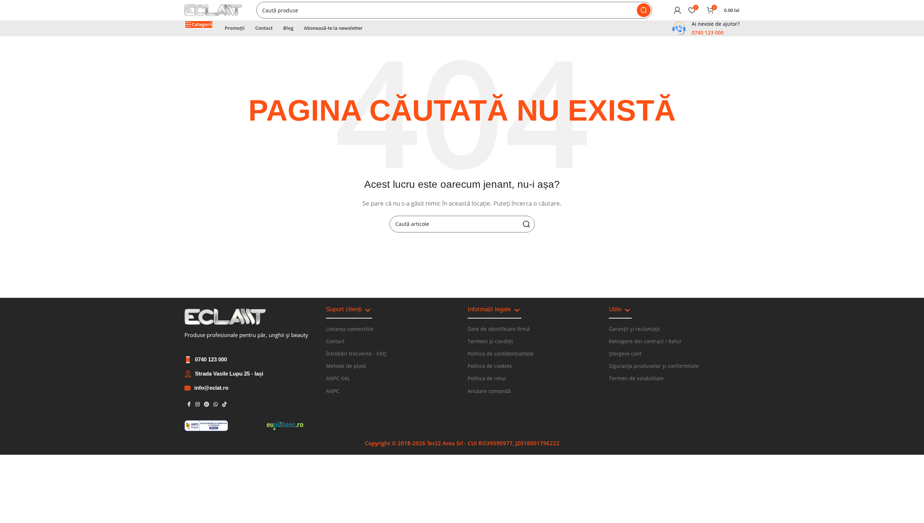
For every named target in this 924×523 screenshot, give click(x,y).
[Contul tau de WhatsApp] (215, 404)
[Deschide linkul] (225, 317)
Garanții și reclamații (634, 328)
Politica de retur (487, 378)
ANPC (332, 391)
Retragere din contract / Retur (645, 341)
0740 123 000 (211, 359)
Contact (335, 341)
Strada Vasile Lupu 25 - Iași (229, 373)
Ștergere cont (625, 353)
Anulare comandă (489, 391)
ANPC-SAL (338, 378)
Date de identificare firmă (499, 328)
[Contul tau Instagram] (197, 404)
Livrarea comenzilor (350, 328)
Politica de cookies (490, 365)
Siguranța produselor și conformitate (654, 365)
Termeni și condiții (490, 341)
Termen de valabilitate (636, 378)
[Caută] (644, 10)
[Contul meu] (677, 10)
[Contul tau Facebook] (188, 404)
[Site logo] (213, 9)
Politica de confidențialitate (501, 353)
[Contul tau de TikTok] (224, 404)
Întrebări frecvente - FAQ (356, 353)
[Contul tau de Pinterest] (206, 404)
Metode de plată (346, 365)
